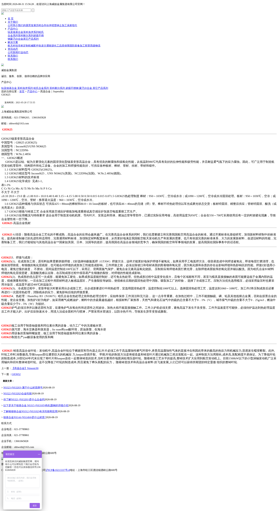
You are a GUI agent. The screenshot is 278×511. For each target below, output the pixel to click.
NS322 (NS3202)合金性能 (17, 393)
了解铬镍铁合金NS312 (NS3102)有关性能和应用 (30, 411)
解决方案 (13, 42)
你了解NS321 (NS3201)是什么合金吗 (24, 399)
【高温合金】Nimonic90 (25, 368)
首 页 (11, 18)
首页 (21, 91)
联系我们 (13, 55)
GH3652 (16, 374)
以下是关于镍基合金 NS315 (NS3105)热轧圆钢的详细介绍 (35, 405)
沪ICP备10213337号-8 (58, 470)
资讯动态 (13, 49)
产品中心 (13, 28)
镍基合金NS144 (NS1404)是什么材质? (24, 417)
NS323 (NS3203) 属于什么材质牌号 (23, 387)
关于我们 (13, 22)
